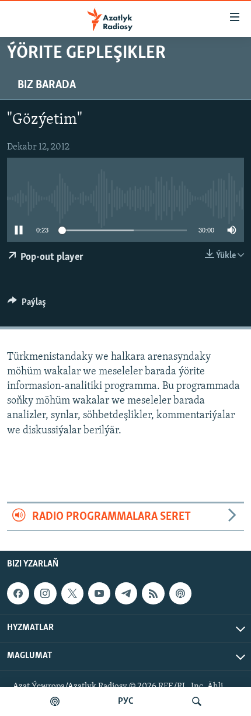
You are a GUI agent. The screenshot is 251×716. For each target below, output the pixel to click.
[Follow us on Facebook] (18, 593)
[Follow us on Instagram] (45, 593)
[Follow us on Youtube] (99, 593)
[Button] (27, 305)
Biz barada (47, 85)
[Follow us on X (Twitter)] (72, 593)
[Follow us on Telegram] (126, 593)
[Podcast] (180, 593)
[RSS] (153, 593)
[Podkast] (54, 701)
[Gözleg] (196, 701)
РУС (126, 701)
